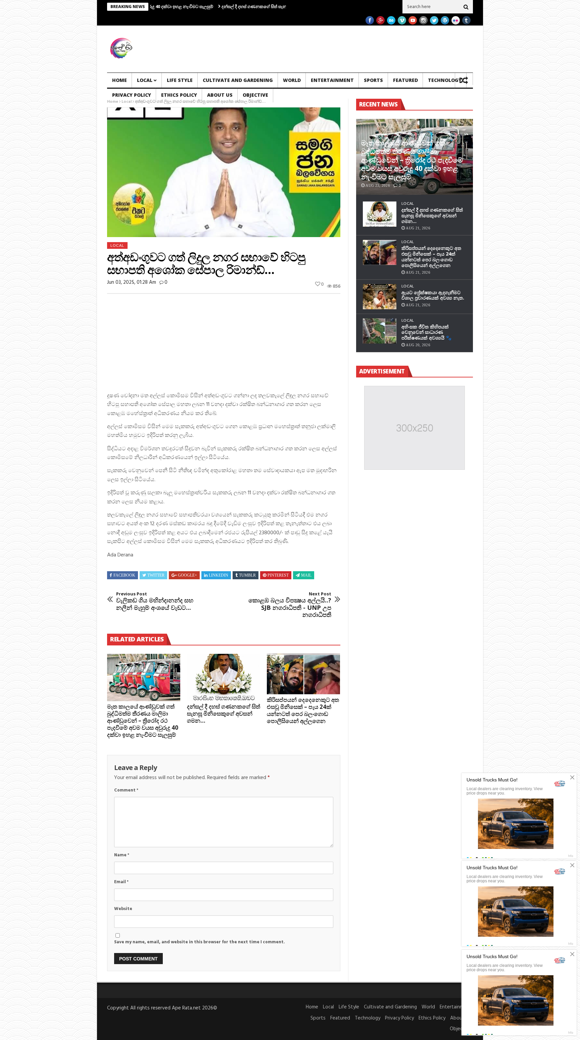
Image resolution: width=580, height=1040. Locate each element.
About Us (220, 95)
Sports (373, 80)
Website (123, 908)
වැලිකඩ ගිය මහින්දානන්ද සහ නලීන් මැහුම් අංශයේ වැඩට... (154, 601)
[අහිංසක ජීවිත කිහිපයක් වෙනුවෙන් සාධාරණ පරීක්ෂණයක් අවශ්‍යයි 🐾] (379, 331)
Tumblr (247, 575)
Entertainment (332, 80)
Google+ (187, 575)
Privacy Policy (131, 95)
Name (121, 855)
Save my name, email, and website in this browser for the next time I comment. (199, 942)
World (292, 80)
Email (121, 882)
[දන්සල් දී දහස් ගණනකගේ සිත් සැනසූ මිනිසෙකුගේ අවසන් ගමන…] (223, 678)
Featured (405, 80)
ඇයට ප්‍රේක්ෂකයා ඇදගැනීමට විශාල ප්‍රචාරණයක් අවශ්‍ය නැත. (432, 295)
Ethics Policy (179, 95)
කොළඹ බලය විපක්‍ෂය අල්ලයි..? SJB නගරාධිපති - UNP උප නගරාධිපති (289, 604)
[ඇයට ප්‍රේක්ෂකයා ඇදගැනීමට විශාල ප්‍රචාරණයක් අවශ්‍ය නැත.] (379, 296)
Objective (255, 95)
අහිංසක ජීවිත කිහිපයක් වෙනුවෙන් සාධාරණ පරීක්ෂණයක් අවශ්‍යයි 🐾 (426, 332)
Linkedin (218, 575)
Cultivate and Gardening (238, 80)
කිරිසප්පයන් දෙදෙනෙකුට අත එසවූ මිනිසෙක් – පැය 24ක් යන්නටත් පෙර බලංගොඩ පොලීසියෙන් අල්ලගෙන (303, 710)
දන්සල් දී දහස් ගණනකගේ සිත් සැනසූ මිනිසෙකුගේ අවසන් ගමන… (242, 6)
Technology (445, 80)
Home (119, 80)
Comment (126, 790)
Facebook (124, 575)
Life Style (180, 80)
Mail (306, 575)
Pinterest (278, 575)
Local (144, 80)
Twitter (155, 575)
